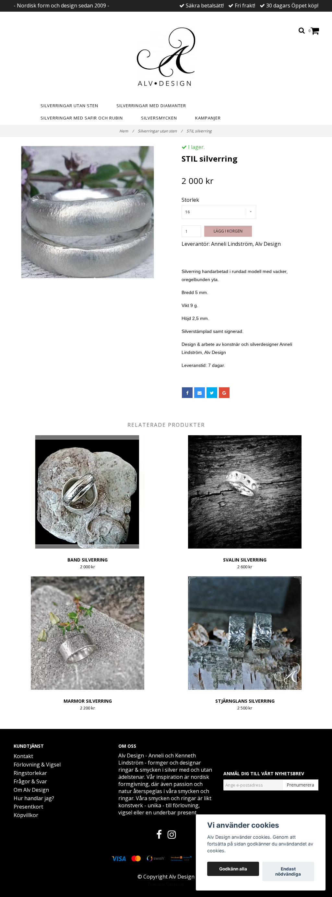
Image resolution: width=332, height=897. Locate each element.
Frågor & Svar (30, 781)
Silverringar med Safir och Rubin (82, 118)
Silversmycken (159, 118)
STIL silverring (199, 131)
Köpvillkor (26, 815)
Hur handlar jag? (34, 798)
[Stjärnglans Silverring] (245, 633)
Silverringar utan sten (69, 105)
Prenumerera (300, 785)
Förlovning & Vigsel (37, 764)
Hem (126, 131)
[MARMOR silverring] (87, 633)
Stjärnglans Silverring (245, 701)
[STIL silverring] (87, 212)
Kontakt (23, 756)
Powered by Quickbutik (166, 884)
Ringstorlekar (30, 773)
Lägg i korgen (228, 231)
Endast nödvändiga (288, 871)
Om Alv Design (31, 789)
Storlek (190, 199)
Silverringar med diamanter (151, 105)
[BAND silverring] (87, 492)
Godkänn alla (233, 868)
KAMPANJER (208, 118)
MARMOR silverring (88, 701)
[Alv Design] (166, 58)
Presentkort (28, 806)
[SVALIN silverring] (245, 492)
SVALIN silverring (245, 560)
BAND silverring (87, 560)
